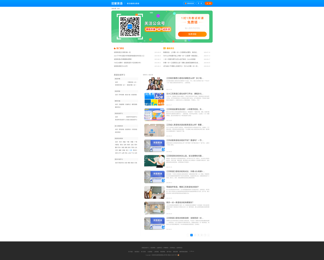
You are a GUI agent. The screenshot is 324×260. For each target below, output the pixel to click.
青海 (121, 144)
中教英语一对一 (132, 82)
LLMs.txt (192, 251)
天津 (120, 142)
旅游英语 (128, 129)
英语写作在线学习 (131, 117)
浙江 (127, 150)
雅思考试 (117, 107)
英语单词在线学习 (120, 119)
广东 (132, 153)
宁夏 (128, 142)
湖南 (126, 147)
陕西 (128, 144)
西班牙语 (121, 162)
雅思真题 (134, 104)
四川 (119, 147)
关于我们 (130, 251)
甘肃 (125, 144)
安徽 (123, 150)
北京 (135, 153)
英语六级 (127, 94)
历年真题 (121, 94)
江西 (116, 150)
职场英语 (121, 129)
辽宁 (119, 153)
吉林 (116, 153)
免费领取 (192, 34)
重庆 (116, 147)
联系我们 (137, 251)
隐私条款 (175, 251)
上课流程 (156, 251)
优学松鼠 (172, 247)
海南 (123, 147)
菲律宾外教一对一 (120, 85)
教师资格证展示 (184, 251)
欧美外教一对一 (131, 85)
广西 (135, 142)
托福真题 (121, 104)
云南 (132, 144)
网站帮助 (162, 251)
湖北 (129, 147)
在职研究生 (179, 247)
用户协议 (169, 251)
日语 (135, 162)
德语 (129, 162)
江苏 (130, 150)
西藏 (132, 142)
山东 (135, 147)
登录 (200, 3)
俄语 (132, 162)
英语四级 (134, 94)
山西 (123, 153)
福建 (120, 150)
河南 (132, 147)
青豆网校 (153, 247)
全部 (116, 82)
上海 (129, 153)
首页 (118, 8)
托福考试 (128, 104)
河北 (126, 153)
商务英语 (117, 132)
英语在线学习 (145, 247)
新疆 (124, 142)
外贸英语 (134, 129)
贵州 (135, 144)
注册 (209, 3)
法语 (125, 162)
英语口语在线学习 (131, 119)
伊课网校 (166, 247)
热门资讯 (143, 251)
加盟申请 (159, 247)
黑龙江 (135, 150)
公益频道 (149, 251)
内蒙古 (117, 144)
